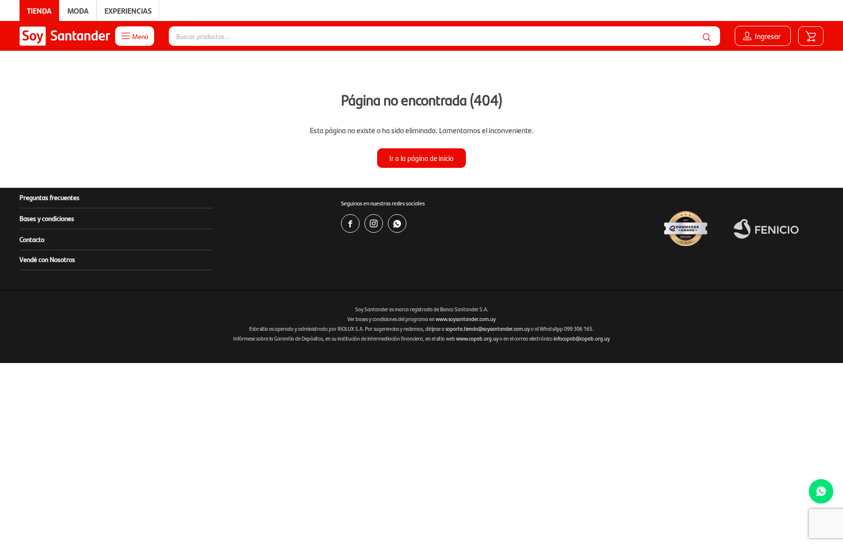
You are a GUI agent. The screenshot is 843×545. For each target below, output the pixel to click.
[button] (707, 36)
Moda (78, 10)
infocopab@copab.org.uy (582, 338)
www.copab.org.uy (477, 338)
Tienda (39, 10)
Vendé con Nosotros (47, 259)
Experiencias (128, 10)
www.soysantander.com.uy (466, 319)
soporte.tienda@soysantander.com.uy (487, 328)
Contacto (32, 239)
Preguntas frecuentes (50, 197)
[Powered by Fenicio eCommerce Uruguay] (766, 229)
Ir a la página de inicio (421, 158)
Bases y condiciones (47, 218)
